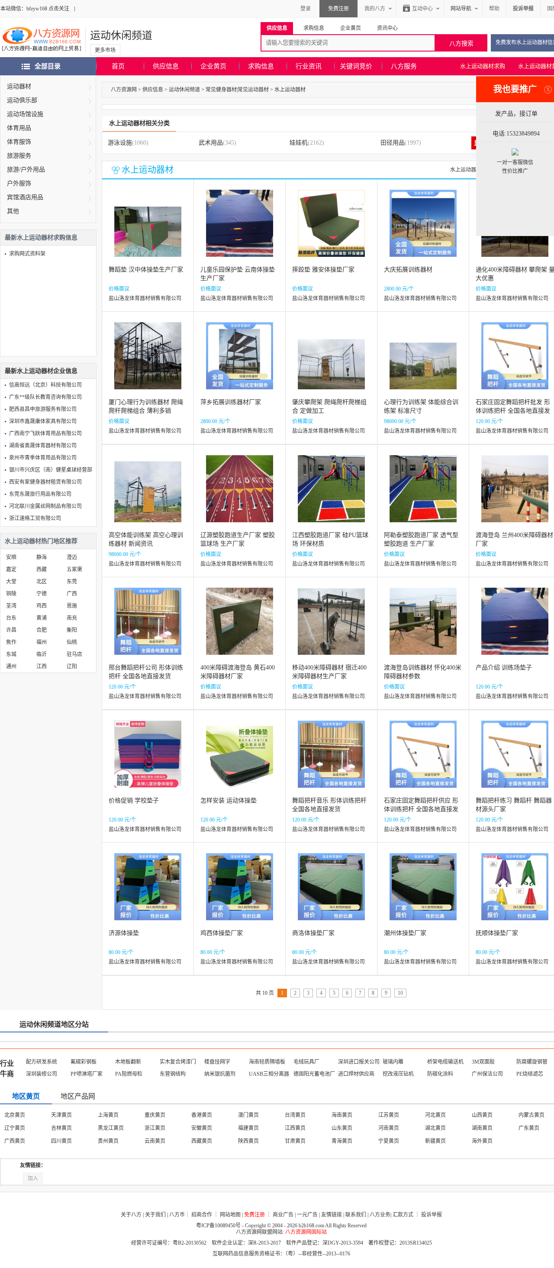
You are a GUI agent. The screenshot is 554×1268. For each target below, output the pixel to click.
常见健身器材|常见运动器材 (237, 90)
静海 (41, 557)
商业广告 (283, 1215)
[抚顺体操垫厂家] (514, 893)
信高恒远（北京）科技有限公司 (45, 385)
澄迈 (72, 557)
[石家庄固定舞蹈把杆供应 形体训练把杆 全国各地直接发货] (423, 760)
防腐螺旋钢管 (532, 1062)
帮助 (494, 9)
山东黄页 (342, 1128)
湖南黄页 (482, 1128)
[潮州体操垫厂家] (423, 893)
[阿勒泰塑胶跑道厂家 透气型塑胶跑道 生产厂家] (423, 495)
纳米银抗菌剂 (219, 1074)
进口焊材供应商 (356, 1074)
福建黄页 (248, 1128)
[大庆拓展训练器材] (423, 229)
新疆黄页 (435, 1141)
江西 (41, 666)
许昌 (11, 630)
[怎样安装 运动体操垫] (239, 760)
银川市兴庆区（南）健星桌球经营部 (50, 470)
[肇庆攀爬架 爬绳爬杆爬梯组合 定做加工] (331, 362)
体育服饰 (19, 142)
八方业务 (380, 1215)
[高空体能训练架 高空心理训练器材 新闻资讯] (147, 495)
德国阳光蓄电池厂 (314, 1074)
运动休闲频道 (121, 35)
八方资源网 (124, 90)
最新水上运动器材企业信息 (41, 371)
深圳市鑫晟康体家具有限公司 (43, 421)
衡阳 (72, 630)
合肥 (41, 630)
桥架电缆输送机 (445, 1062)
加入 (33, 1178)
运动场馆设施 (25, 114)
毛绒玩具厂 (306, 1062)
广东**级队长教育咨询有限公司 (45, 397)
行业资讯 (309, 66)
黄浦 (41, 618)
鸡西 (41, 606)
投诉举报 (431, 1215)
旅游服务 (19, 155)
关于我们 (155, 1215)
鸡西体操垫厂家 (221, 933)
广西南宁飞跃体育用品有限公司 (45, 433)
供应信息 (166, 66)
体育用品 (19, 128)
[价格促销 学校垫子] (147, 760)
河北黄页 (435, 1115)
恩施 (72, 606)
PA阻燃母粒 (128, 1074)
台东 (11, 618)
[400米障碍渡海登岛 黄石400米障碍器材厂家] (239, 627)
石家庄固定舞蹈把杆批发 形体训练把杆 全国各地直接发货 (513, 411)
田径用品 (392, 142)
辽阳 (72, 666)
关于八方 (131, 1215)
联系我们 (355, 1215)
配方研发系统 (41, 1062)
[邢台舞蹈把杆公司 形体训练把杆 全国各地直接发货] (147, 627)
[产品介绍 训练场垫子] (514, 627)
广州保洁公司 (487, 1074)
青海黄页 (342, 1141)
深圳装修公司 (41, 1074)
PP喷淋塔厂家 (87, 1074)
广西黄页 (14, 1141)
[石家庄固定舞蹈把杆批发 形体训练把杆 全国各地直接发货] (514, 362)
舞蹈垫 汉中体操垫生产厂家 (146, 269)
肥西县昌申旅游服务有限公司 (43, 409)
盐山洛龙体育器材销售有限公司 (145, 298)
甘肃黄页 (295, 1141)
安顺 (11, 557)
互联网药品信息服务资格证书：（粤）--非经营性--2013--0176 (281, 1254)
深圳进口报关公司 (359, 1062)
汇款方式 (403, 1215)
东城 (11, 654)
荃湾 (11, 606)
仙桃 (72, 642)
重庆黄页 (155, 1115)
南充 (72, 618)
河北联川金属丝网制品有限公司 (45, 506)
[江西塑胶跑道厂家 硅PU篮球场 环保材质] (331, 495)
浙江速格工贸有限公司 (35, 518)
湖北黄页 (435, 1128)
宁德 (41, 594)
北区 (41, 582)
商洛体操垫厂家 (313, 933)
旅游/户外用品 (26, 169)
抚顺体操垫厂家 (497, 933)
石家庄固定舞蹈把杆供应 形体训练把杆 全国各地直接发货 (421, 809)
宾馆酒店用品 (25, 197)
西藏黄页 (201, 1141)
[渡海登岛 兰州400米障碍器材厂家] (514, 495)
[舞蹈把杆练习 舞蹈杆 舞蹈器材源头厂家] (514, 760)
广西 (72, 594)
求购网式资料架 (27, 254)
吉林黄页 (61, 1128)
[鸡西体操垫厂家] (239, 893)
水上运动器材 (290, 90)
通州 (11, 666)
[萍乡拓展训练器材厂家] (239, 362)
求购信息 (261, 66)
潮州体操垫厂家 (405, 933)
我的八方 (374, 9)
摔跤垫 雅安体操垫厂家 (323, 269)
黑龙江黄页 (111, 1128)
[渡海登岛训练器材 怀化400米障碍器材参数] (423, 627)
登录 (305, 9)
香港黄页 (201, 1115)
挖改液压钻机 (398, 1074)
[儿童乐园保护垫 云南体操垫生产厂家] (239, 229)
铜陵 (11, 594)
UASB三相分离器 (269, 1074)
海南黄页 (342, 1115)
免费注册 (338, 9)
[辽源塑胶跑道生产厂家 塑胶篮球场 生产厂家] (239, 495)
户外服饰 (19, 183)
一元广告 (307, 1215)
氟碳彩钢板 (84, 1062)
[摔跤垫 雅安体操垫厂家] (331, 229)
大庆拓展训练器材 (408, 269)
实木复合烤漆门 (178, 1062)
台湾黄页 (295, 1115)
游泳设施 (120, 142)
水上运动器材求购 (482, 66)
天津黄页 (61, 1115)
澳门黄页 (248, 1115)
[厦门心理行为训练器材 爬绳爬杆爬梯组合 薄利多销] (147, 362)
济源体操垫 (124, 933)
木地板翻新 (128, 1062)
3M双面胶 (483, 1062)
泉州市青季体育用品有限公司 (43, 458)
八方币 (177, 1215)
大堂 (11, 582)
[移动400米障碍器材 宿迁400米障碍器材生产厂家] (331, 627)
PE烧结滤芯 (529, 1074)
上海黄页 (108, 1115)
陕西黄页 (248, 1141)
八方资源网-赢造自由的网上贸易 (41, 40)
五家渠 (74, 569)
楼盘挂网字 (217, 1062)
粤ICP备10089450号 (218, 1226)
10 (400, 993)
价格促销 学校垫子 (134, 800)
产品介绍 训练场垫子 (504, 667)
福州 (41, 642)
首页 (118, 66)
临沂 (41, 654)
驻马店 (74, 654)
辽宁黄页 (14, 1128)
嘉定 (11, 569)
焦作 (11, 642)
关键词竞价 (356, 66)
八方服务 (404, 66)
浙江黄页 (155, 1128)
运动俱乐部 (22, 100)
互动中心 (422, 9)
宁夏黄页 (388, 1141)
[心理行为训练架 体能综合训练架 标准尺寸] (423, 362)
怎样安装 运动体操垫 (228, 800)
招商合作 (201, 1215)
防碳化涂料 (440, 1074)
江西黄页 (295, 1128)
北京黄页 (14, 1115)
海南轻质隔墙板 (267, 1062)
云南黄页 (155, 1141)
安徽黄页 (201, 1128)
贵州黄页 (108, 1141)
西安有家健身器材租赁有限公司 (45, 482)
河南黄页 (388, 1128)
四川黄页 (61, 1141)
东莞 (72, 582)
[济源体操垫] (147, 893)
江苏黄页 (388, 1115)
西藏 (41, 569)
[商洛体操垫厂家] (331, 893)
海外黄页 (482, 1141)
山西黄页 (482, 1115)
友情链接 (331, 1215)
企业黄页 (213, 66)
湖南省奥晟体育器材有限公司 (43, 446)
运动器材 (19, 86)
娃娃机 (299, 142)
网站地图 (230, 1215)
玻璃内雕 (393, 1062)
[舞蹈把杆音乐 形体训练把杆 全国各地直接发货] (331, 760)
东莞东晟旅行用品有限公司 (40, 494)
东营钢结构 (173, 1074)
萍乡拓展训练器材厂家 (230, 402)
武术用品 (211, 142)
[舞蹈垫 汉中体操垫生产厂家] (147, 229)
